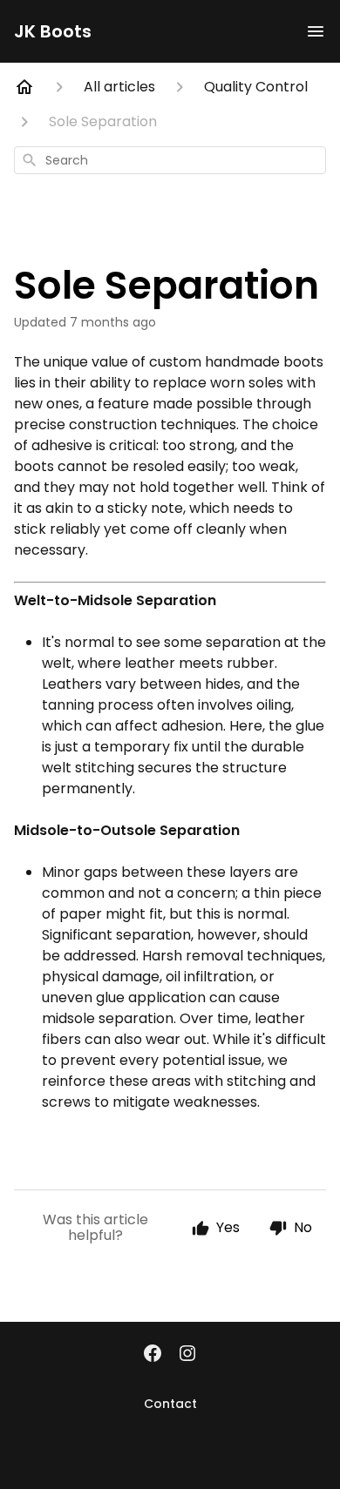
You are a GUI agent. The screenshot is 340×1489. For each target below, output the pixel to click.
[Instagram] (187, 1355)
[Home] (24, 87)
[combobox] (170, 160)
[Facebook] (152, 1355)
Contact (170, 1403)
